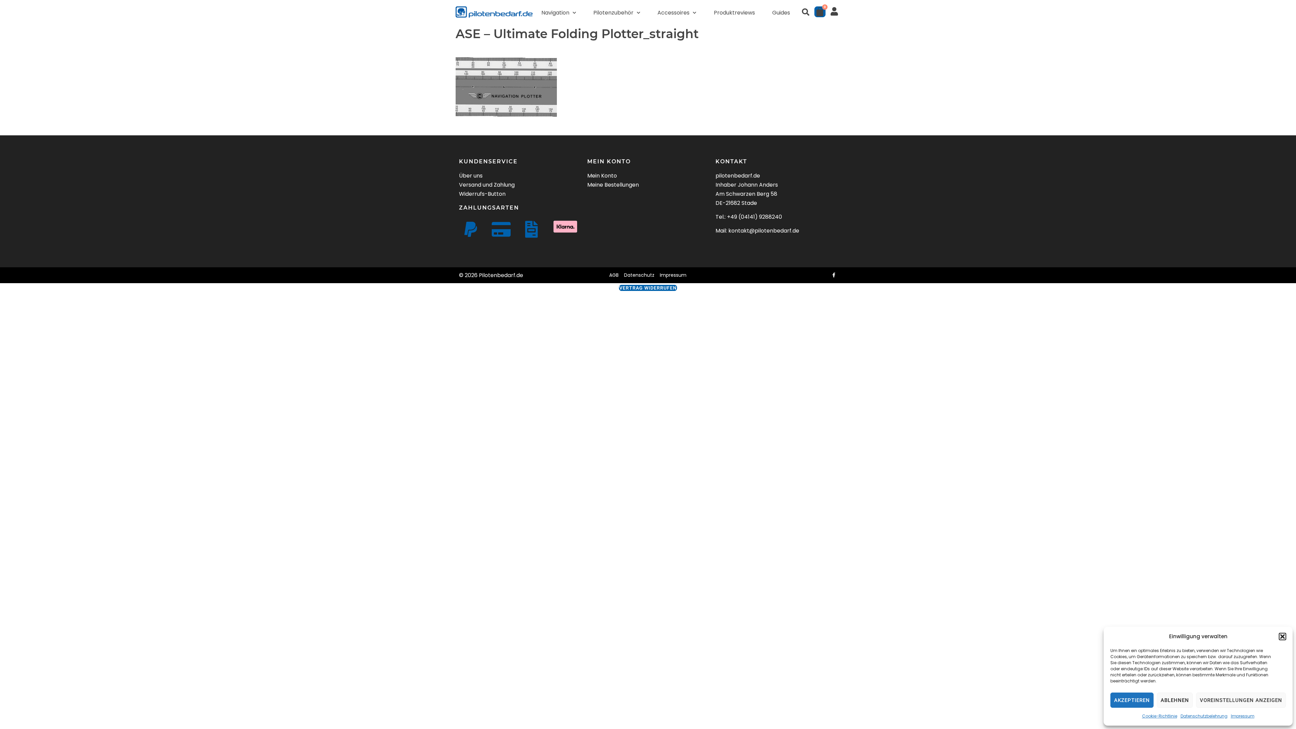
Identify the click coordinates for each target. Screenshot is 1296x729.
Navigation (555, 13)
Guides (781, 13)
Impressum (1242, 716)
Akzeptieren (1132, 700)
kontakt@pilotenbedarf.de (763, 231)
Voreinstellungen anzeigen (1241, 700)
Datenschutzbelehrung (1204, 716)
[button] (1282, 636)
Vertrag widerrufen (648, 288)
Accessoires (673, 13)
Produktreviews (734, 13)
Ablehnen (1175, 700)
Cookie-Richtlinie (1159, 716)
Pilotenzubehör (613, 13)
